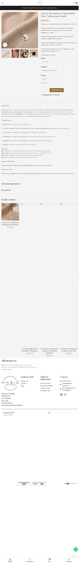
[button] (3, 30)
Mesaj (43, 58)
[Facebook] (61, 394)
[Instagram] (65, 394)
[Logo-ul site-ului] (39, 3)
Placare (43, 75)
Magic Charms (8, 415)
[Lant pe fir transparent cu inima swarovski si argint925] (49, 275)
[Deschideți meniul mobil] (2, 3)
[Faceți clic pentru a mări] (5, 45)
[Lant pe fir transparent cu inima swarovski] (69, 275)
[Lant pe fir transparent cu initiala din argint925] (10, 212)
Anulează (44, 83)
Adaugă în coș (57, 90)
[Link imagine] (10, 383)
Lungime (44, 67)
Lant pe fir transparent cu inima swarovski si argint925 (49, 351)
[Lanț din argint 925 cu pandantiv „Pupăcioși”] (30, 275)
